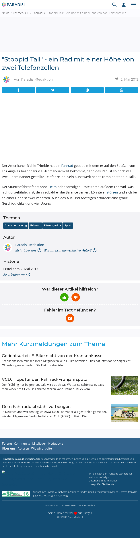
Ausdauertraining (16, 225)
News (5, 13)
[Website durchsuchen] (114, 4)
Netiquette (55, 444)
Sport (68, 225)
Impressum (51, 505)
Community (22, 444)
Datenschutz (68, 505)
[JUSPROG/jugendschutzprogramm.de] (16, 494)
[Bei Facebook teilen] (18, 90)
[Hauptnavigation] (133, 4)
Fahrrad (38, 13)
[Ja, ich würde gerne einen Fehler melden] (70, 318)
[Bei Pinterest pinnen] (87, 90)
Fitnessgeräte (52, 225)
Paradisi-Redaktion (29, 245)
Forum (7, 443)
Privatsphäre (87, 505)
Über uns (8, 448)
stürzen (112, 192)
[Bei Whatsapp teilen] (121, 90)
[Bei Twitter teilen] (52, 90)
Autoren (23, 448)
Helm (52, 187)
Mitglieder (39, 444)
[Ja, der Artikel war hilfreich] (64, 297)
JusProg (63, 495)
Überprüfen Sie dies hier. (102, 484)
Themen (18, 13)
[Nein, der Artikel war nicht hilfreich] (75, 297)
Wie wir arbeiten (42, 448)
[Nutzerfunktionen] (123, 4)
